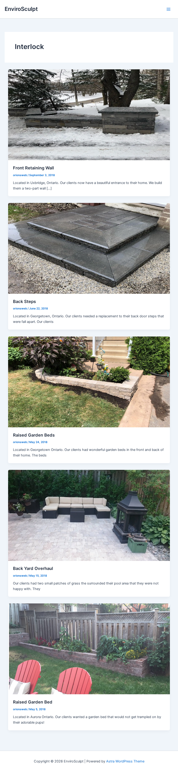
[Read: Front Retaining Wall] (89, 114)
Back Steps (24, 301)
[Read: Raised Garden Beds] (89, 381)
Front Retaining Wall (33, 167)
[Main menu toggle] (168, 9)
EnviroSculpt (21, 9)
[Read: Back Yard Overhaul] (89, 515)
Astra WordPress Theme (125, 761)
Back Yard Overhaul (33, 568)
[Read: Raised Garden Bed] (89, 649)
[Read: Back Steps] (89, 248)
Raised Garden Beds (34, 434)
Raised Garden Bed (32, 701)
